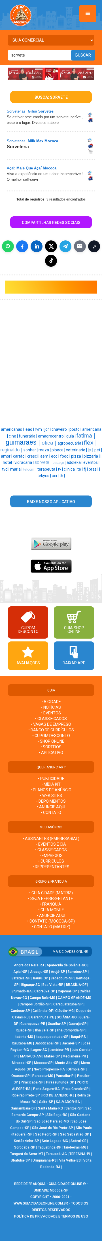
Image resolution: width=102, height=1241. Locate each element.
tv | (61, 469)
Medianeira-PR (74, 1056)
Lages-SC (39, 1050)
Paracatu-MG (42, 1076)
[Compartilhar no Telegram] (65, 246)
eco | (55, 456)
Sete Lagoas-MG (55, 1141)
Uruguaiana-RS (45, 1160)
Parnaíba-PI (65, 1076)
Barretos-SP (77, 972)
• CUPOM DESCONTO (51, 735)
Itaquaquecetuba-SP (52, 1037)
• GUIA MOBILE (51, 910)
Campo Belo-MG (42, 998)
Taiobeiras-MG (74, 1147)
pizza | (77, 456)
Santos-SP (74, 1108)
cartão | (20, 456)
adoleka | (75, 462)
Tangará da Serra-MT (26, 1154)
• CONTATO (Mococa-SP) (51, 921)
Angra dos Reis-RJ (29, 965)
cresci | (33, 456)
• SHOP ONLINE (51, 741)
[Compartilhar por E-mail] (80, 246)
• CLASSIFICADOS (51, 718)
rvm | (39, 429)
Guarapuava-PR (32, 1024)
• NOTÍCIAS (51, 707)
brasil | (94, 469)
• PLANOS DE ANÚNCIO (51, 790)
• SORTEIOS (51, 747)
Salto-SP (46, 1102)
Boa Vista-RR (52, 985)
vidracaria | (24, 462)
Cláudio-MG (64, 1011)
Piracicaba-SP (32, 1082)
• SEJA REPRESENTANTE (51, 898)
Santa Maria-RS (50, 1108)
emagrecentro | (52, 436)
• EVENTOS (51, 713)
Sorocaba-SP (24, 1147)
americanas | (13, 429)
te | (80, 469)
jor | (48, 429)
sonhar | (31, 450)
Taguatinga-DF (49, 1147)
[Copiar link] (94, 246)
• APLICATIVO (51, 752)
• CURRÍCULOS (51, 861)
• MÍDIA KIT (51, 784)
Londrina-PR (59, 1050)
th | (62, 475)
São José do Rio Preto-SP (52, 1128)
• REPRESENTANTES (51, 867)
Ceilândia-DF (43, 1011)
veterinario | (77, 450)
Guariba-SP (57, 1024)
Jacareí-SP (71, 1043)
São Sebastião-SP (74, 1134)
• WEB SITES (51, 795)
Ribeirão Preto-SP (26, 1095)
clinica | (70, 469)
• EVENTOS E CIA (51, 844)
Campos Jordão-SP (35, 1004)
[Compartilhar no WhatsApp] (8, 246)
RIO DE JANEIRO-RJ (58, 1095)
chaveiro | (60, 429)
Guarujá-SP (78, 1024)
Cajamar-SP (67, 991)
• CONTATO (51, 812)
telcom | (30, 469)
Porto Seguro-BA (46, 1089)
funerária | (28, 436)
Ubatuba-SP (20, 1160)
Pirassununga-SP (60, 1082)
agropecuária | (71, 443)
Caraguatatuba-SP (68, 1004)
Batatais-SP (21, 978)
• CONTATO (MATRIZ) (51, 927)
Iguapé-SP (24, 1030)
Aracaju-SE (39, 972)
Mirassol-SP (21, 1063)
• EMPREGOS (51, 855)
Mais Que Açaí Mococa (36, 168)
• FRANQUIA (51, 904)
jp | (91, 450)
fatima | (85, 435)
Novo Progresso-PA (49, 1069)
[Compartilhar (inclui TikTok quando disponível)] (51, 261)
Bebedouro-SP (62, 978)
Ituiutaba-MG (22, 1043)
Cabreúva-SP (44, 991)
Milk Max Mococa (43, 141)
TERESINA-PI (79, 1154)
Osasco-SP (20, 1076)
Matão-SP (52, 1056)
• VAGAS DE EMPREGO (51, 724)
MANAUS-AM (31, 1056)
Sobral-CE (78, 1141)
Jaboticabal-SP (47, 1043)
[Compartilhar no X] (51, 246)
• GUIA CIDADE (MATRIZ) (51, 893)
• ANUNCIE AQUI (51, 807)
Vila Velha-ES (70, 1160)
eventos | (91, 462)
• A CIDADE (51, 701)
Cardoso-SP (20, 1011)
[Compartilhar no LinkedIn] (36, 246)
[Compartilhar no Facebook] (22, 246)
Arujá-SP (58, 972)
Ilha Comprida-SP (71, 1030)
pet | (98, 450)
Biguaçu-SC (30, 985)
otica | (50, 443)
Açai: (11, 168)
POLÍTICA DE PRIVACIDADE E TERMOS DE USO (51, 1216)
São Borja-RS (56, 1115)
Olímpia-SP (76, 1069)
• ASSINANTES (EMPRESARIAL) (51, 838)
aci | (56, 475)
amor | (7, 456)
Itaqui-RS (78, 1037)
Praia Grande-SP (75, 1089)
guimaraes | (24, 442)
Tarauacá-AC (56, 1154)
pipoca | (59, 450)
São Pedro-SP (46, 1134)
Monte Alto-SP (66, 1063)
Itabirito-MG (24, 1037)
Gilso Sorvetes (41, 111)
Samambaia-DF (23, 1108)
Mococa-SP (43, 1063)
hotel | (8, 462)
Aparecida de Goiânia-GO (66, 965)
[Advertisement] (51, 333)
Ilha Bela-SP (44, 1030)
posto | (75, 429)
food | (65, 456)
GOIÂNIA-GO (67, 1017)
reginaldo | (12, 450)
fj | (86, 469)
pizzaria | (92, 456)
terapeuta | (47, 469)
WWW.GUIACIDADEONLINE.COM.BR (41, 1203)
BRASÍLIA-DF (76, 985)
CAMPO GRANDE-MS (74, 998)
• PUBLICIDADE (51, 778)
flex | (90, 442)
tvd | (6, 469)
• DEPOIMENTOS (51, 801)
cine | (14, 436)
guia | (71, 436)
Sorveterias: (17, 111)
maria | (16, 469)
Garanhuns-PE (42, 1017)
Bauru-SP (40, 978)
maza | (45, 450)
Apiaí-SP (20, 972)
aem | (45, 456)
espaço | (60, 463)
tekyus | (44, 475)
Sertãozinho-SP (26, 1141)
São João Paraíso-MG (51, 1121)
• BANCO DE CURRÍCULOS (51, 730)
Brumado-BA (22, 991)
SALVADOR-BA (68, 1102)
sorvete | (44, 462)
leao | (30, 429)
